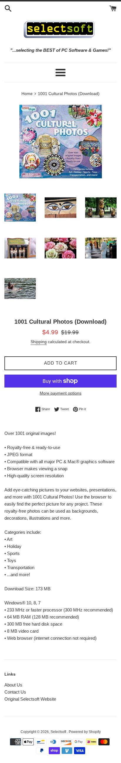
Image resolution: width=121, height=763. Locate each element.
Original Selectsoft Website (30, 699)
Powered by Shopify (85, 732)
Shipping (39, 341)
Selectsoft (59, 732)
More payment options (60, 393)
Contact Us (15, 691)
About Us (13, 684)
